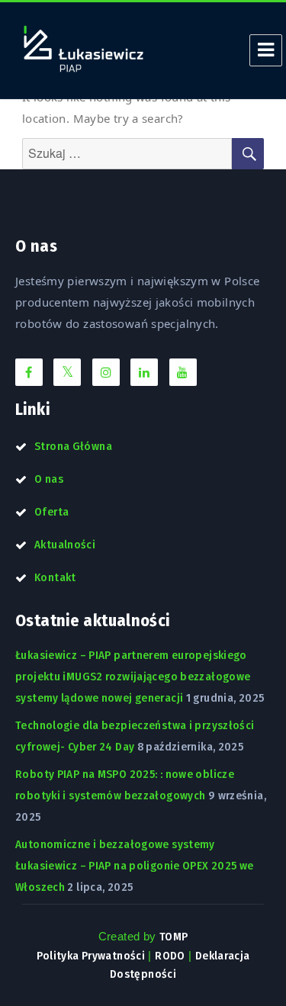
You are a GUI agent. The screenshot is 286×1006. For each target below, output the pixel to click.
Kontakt (55, 577)
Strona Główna (73, 446)
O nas (48, 479)
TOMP (173, 936)
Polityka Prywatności (91, 956)
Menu (265, 50)
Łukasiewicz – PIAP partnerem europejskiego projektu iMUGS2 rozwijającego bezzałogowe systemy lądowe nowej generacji (132, 676)
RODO (170, 956)
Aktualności (64, 544)
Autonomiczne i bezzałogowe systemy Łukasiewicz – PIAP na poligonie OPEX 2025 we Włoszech (134, 865)
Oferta (51, 512)
